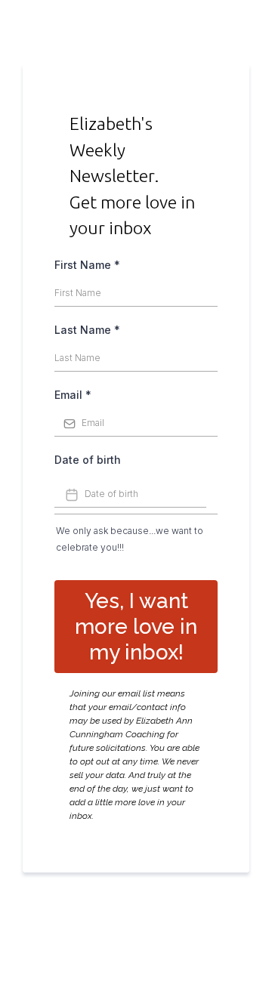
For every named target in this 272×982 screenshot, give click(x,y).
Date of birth (87, 459)
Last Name (87, 329)
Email (72, 394)
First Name (87, 264)
